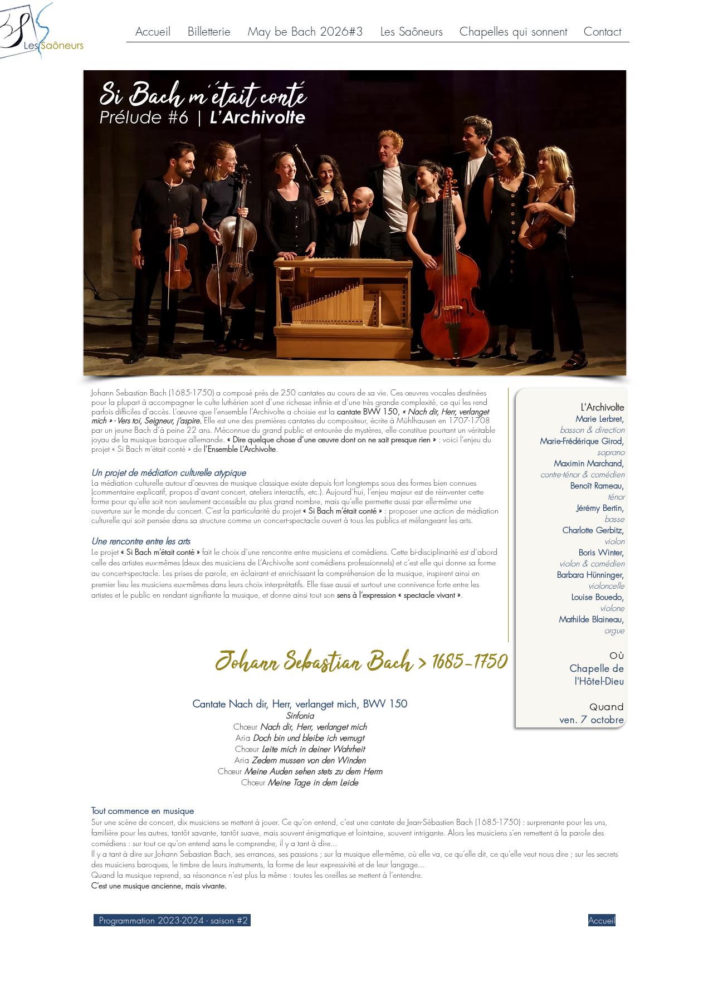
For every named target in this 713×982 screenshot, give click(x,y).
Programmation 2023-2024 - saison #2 (172, 920)
